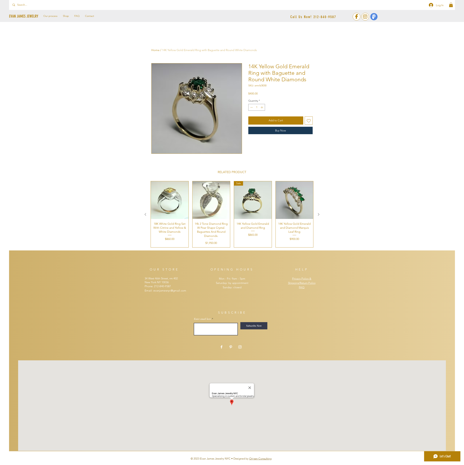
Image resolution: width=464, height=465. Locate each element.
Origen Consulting (260, 458)
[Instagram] (240, 347)
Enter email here (202, 319)
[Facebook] (221, 347)
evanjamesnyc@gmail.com (169, 290)
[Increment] (262, 107)
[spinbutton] (256, 107)
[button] (451, 4)
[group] (232, 214)
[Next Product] (318, 214)
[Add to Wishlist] (309, 120)
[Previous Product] (145, 214)
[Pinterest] (231, 347)
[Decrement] (251, 107)
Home (155, 50)
